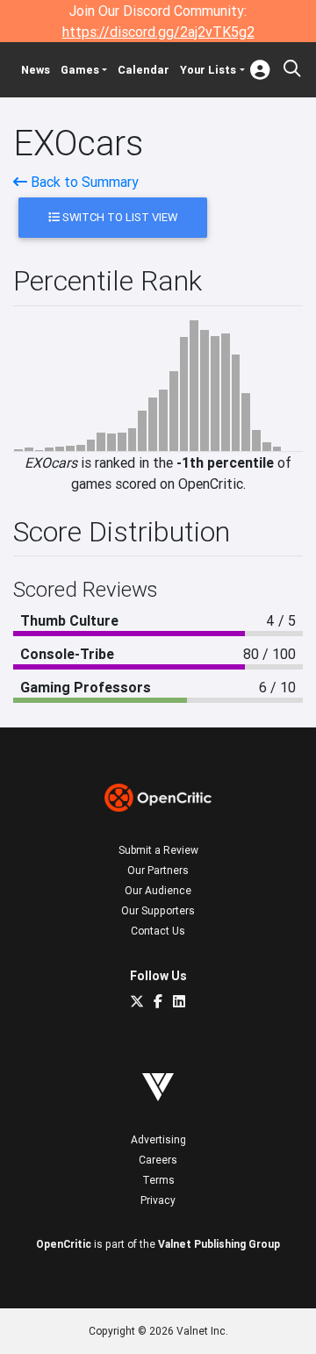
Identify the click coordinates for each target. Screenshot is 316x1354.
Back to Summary (83, 181)
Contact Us (158, 930)
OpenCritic (63, 1243)
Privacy (158, 1200)
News (35, 69)
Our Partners (158, 870)
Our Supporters (158, 910)
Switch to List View (118, 217)
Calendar (143, 69)
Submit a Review (158, 849)
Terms (158, 1179)
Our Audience (158, 890)
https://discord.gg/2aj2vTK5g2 (158, 31)
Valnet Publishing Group (219, 1243)
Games (80, 69)
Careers (158, 1159)
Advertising (158, 1139)
